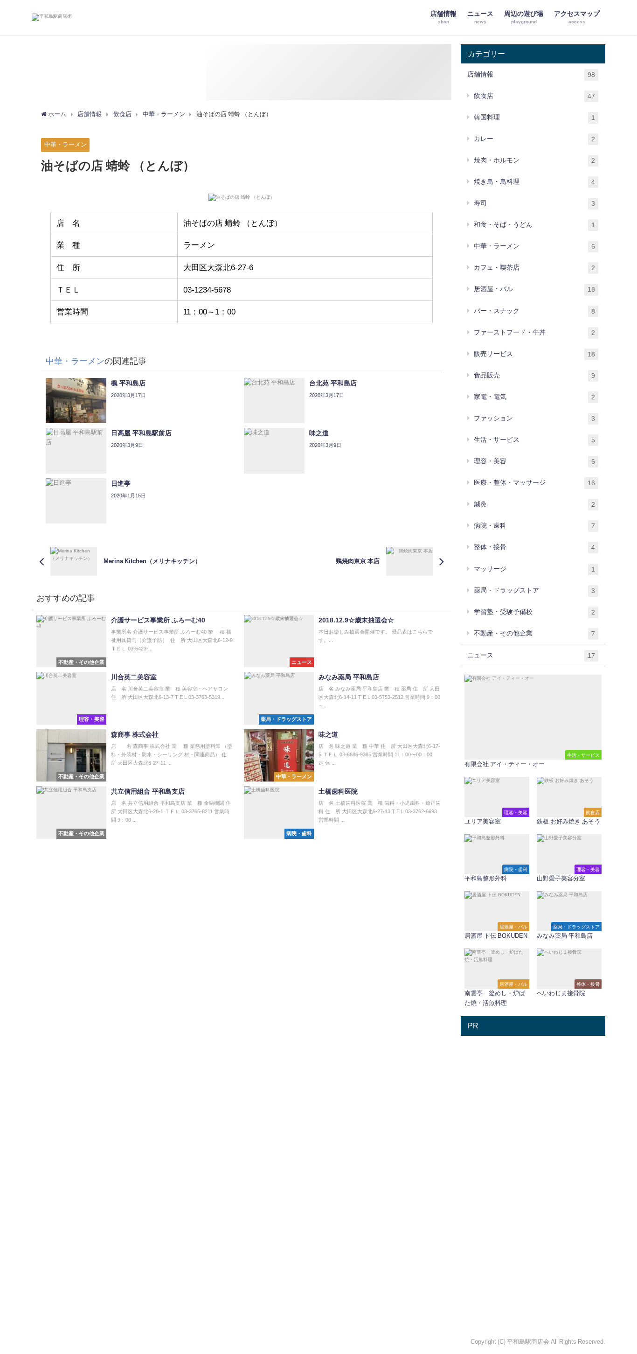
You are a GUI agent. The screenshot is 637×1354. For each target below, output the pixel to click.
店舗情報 (531, 74)
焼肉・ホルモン (534, 160)
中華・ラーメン (65, 144)
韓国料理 (534, 117)
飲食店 (534, 95)
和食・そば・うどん (534, 224)
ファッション (534, 418)
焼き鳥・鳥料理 (534, 181)
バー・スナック (534, 310)
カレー (534, 138)
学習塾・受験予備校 (534, 611)
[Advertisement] (533, 1180)
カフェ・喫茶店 (534, 267)
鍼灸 (534, 504)
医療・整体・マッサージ (534, 482)
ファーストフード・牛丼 (534, 332)
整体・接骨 (534, 547)
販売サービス (534, 353)
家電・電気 (534, 396)
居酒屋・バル (534, 289)
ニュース (531, 655)
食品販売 (534, 375)
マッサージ (534, 568)
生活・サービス (534, 439)
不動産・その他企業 (534, 633)
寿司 (534, 203)
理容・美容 (534, 461)
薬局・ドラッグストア (534, 590)
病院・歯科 (534, 525)
